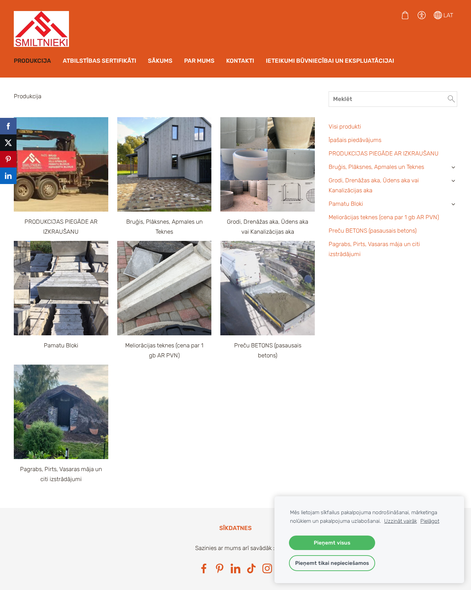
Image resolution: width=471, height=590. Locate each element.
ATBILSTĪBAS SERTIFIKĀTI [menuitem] (99, 60)
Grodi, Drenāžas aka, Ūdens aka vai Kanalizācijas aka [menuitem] (374, 185)
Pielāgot (429, 521)
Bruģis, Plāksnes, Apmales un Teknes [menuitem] (376, 166)
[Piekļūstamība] (421, 15)
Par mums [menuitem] (199, 60)
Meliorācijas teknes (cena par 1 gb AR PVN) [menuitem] (384, 217)
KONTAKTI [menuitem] (240, 60)
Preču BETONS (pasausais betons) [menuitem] (373, 230)
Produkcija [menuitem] (32, 60)
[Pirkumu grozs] (405, 15)
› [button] (453, 167)
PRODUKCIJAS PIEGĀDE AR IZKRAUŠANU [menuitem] (384, 153)
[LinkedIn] (235, 568)
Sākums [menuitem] (160, 60)
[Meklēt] (451, 99)
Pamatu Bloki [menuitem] (346, 203)
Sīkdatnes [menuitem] (235, 528)
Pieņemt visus (332, 543)
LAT (447, 15)
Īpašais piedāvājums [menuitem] (355, 139)
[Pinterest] (219, 568)
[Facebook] (204, 568)
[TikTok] (251, 568)
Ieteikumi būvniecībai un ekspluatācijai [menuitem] (330, 60)
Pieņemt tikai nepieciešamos (332, 563)
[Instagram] (267, 568)
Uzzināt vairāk (400, 521)
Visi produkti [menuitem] (345, 126)
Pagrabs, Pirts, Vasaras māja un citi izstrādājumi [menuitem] (374, 249)
